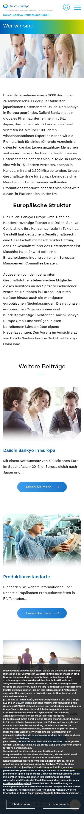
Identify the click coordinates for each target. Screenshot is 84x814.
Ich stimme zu (21, 804)
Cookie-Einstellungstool (50, 760)
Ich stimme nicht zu (60, 804)
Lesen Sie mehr (38, 487)
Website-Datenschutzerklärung (62, 793)
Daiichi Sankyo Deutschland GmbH (26, 15)
